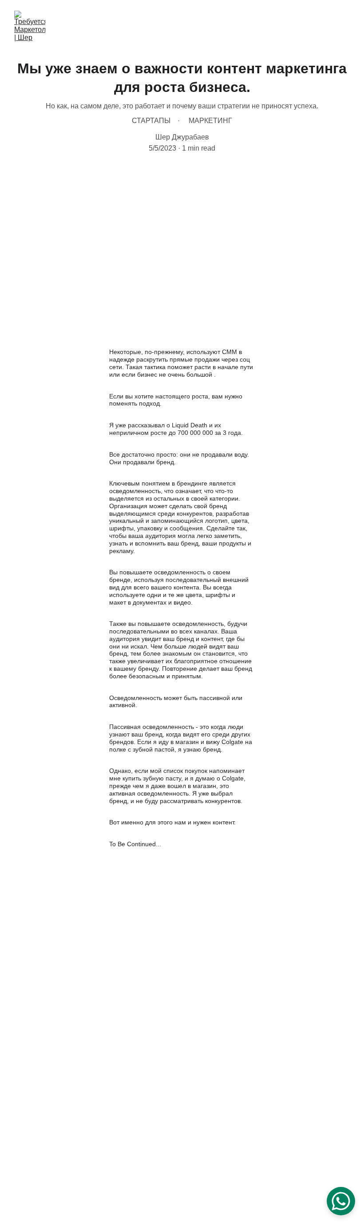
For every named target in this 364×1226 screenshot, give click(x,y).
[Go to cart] (324, 26)
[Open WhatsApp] (341, 1201)
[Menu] (344, 26)
